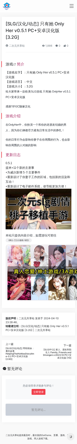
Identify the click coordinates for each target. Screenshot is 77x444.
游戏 (9, 64)
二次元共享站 (16, 45)
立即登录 (38, 391)
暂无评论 (14, 368)
